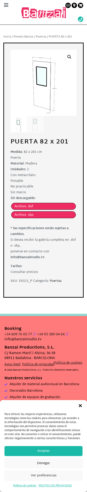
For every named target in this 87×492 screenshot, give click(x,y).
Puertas (41, 36)
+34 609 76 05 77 (18, 334)
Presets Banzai (23, 36)
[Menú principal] (6, 5)
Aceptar (43, 451)
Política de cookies (24, 485)
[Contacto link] (68, 5)
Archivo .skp (23, 215)
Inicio (7, 36)
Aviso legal (12, 364)
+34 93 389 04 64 (51, 334)
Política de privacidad (38, 364)
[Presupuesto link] (80, 5)
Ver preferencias (43, 476)
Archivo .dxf (23, 206)
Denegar (43, 463)
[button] (80, 405)
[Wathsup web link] (80, 20)
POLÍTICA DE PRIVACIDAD (55, 485)
